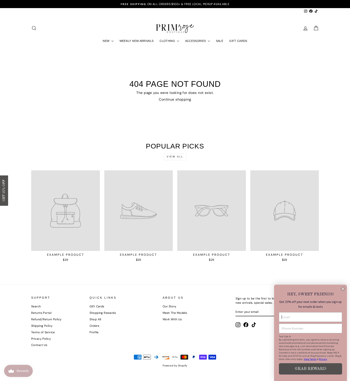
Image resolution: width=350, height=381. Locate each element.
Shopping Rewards (103, 313)
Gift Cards (97, 306)
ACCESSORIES (196, 40)
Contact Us (39, 345)
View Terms (310, 359)
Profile (94, 332)
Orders (94, 326)
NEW (106, 40)
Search (36, 306)
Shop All (95, 319)
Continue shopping (175, 99)
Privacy (323, 359)
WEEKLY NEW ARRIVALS (137, 40)
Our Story (169, 306)
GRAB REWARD (310, 369)
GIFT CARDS (238, 40)
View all (175, 156)
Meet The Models (175, 313)
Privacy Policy (41, 339)
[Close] (342, 288)
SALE (219, 40)
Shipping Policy (41, 326)
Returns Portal (41, 313)
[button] (4, 190)
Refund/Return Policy (46, 319)
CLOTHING (168, 40)
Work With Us (172, 319)
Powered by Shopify (175, 365)
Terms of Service (43, 332)
